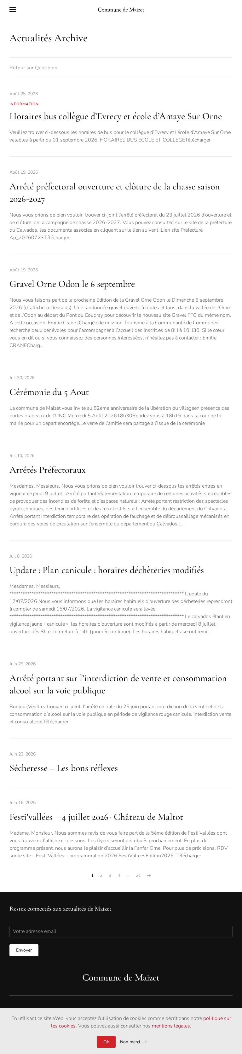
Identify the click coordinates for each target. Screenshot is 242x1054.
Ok (106, 1042)
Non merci (130, 1042)
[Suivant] (149, 875)
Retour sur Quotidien (33, 67)
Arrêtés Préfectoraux (47, 470)
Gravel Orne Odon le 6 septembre (72, 284)
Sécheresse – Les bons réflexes (63, 768)
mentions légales (171, 1025)
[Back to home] (121, 9)
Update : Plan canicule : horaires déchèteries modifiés (106, 570)
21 (138, 875)
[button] (12, 9)
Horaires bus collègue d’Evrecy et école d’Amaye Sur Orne (115, 116)
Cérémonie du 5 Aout (49, 392)
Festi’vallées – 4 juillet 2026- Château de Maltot (96, 817)
